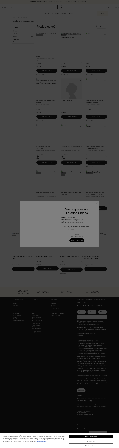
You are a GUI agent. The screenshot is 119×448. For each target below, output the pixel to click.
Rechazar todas (91, 441)
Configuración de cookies (91, 445)
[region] (59, 440)
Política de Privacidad (41, 441)
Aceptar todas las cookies (91, 436)
